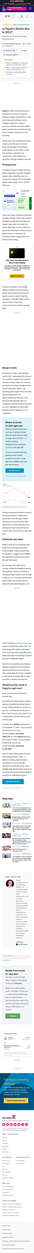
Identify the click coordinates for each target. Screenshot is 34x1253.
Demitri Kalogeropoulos (12, 44)
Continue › (13, 1016)
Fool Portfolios (6, 1172)
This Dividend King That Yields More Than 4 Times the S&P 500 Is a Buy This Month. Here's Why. (21, 828)
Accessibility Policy (7, 1237)
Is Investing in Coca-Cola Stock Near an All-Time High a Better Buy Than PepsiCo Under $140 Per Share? (22, 859)
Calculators (5, 1192)
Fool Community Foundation (10, 1212)
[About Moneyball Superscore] (15, 201)
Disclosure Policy (7, 1233)
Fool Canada (20, 1163)
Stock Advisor (6, 1163)
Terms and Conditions (8, 1245)
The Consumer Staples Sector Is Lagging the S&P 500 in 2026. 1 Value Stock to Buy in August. (22, 809)
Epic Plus (5, 1169)
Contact (4, 1149)
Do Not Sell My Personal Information (13, 1249)
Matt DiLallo (25, 846)
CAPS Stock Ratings (8, 1186)
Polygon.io (24, 1130)
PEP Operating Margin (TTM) (9, 507)
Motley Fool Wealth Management (12, 1207)
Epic (3, 1166)
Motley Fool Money (7, 1178)
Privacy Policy (6, 1229)
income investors (21, 643)
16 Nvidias (18, 983)
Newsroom (5, 1146)
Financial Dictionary (8, 1195)
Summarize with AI (11, 55)
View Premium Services (16, 1101)
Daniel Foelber (26, 854)
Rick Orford (25, 814)
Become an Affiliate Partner (10, 1215)
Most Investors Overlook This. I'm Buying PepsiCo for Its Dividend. (21, 818)
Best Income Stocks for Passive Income (19, 850)
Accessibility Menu (17, 1)
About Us (5, 1137)
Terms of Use (6, 1226)
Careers (4, 1140)
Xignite (17, 1130)
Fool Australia (20, 1160)
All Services (5, 1160)
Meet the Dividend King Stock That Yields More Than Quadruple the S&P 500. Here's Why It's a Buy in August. (21, 841)
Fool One (4, 1175)
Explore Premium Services (21, 24)
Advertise (5, 1152)
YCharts (24, 507)
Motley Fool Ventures (8, 1209)
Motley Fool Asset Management (11, 1204)
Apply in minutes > (17, 276)
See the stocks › (14, 470)
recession (11, 578)
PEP (12, 111)
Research (5, 1143)
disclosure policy (6, 960)
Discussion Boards (7, 1189)
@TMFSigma (23, 944)
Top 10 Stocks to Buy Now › (15, 8)
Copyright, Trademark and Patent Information (15, 1241)
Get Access (6, 1049)
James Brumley (27, 823)
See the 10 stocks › (13, 782)
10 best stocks (13, 707)
